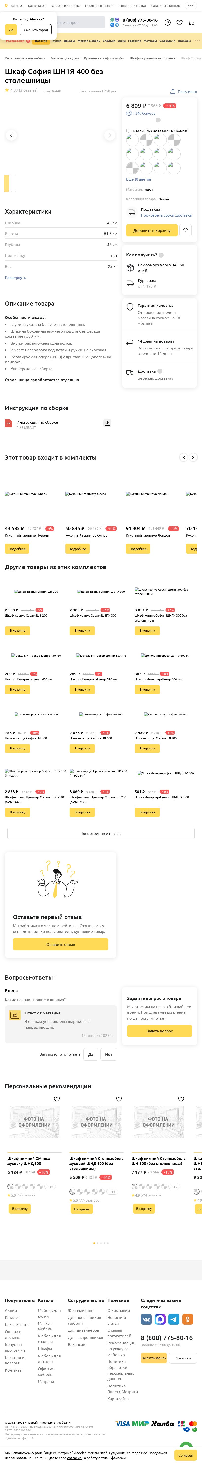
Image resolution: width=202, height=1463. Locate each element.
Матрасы (46, 1381)
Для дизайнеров (83, 1329)
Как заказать (37, 5)
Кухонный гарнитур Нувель (27, 535)
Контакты (13, 1369)
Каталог (12, 1317)
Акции (11, 1310)
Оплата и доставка (66, 5)
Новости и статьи (133, 5)
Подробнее (17, 548)
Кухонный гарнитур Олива (86, 535)
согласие (74, 1457)
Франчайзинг (80, 1310)
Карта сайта (118, 1398)
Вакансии (76, 1344)
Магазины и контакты (167, 5)
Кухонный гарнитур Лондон (148, 535)
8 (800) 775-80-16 (140, 20)
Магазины (183, 1358)
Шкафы (45, 1348)
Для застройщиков (85, 1337)
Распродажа (15, 41)
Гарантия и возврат (100, 5)
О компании (118, 1310)
